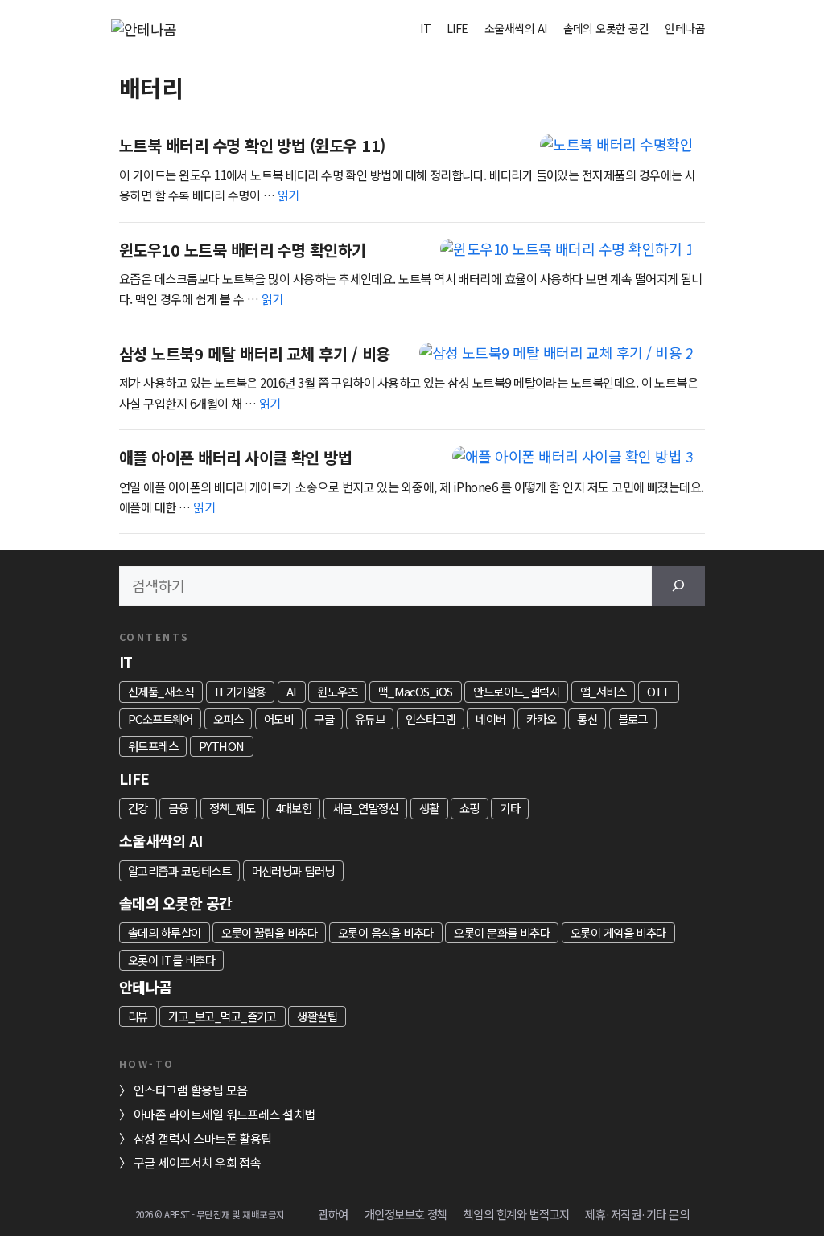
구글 (324, 718)
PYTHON (222, 745)
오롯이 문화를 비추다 (502, 932)
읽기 (288, 194)
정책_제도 (232, 807)
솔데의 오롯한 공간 (606, 28)
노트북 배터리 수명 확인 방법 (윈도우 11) (252, 145)
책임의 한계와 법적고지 (517, 1213)
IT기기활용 (240, 691)
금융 (178, 807)
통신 (587, 718)
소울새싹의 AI (515, 28)
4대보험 (294, 807)
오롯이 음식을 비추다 (386, 932)
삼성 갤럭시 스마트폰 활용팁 (203, 1138)
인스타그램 (430, 718)
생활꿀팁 (317, 1016)
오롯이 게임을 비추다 (618, 932)
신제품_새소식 (161, 691)
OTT (658, 691)
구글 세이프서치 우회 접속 (197, 1162)
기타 (510, 807)
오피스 (228, 718)
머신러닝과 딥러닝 (293, 870)
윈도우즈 (337, 691)
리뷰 (138, 1016)
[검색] (678, 586)
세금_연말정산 (365, 807)
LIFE (457, 28)
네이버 (490, 718)
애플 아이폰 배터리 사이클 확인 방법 (235, 457)
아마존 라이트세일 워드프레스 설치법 (224, 1114)
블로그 (633, 718)
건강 (138, 807)
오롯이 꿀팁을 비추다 (269, 932)
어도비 (279, 718)
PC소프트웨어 (160, 718)
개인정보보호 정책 (406, 1213)
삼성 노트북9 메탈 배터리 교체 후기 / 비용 (254, 353)
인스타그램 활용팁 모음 (191, 1089)
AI (291, 691)
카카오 (541, 718)
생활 (429, 807)
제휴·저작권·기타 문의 (637, 1213)
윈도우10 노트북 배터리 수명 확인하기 (242, 249)
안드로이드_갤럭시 (516, 691)
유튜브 (370, 718)
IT (425, 28)
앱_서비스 (603, 691)
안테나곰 (685, 28)
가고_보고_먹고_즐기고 (222, 1016)
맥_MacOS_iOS (415, 691)
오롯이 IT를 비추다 (171, 959)
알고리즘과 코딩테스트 (179, 870)
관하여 (333, 1213)
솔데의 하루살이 (164, 932)
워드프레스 (153, 745)
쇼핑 (469, 807)
